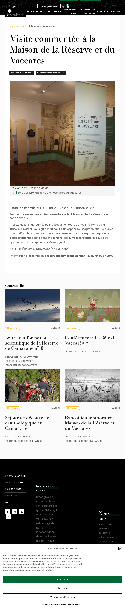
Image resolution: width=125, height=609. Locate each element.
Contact (115, 11)
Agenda (30, 11)
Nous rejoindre (13, 489)
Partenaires (11, 495)
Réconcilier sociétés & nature (50, 73)
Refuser (62, 588)
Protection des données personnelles (61, 604)
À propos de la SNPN (15, 475)
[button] (120, 548)
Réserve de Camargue (43, 26)
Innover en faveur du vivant (21, 356)
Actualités (41, 11)
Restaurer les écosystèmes (21, 365)
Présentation (55, 11)
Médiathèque (103, 11)
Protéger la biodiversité (22, 73)
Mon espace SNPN (49, 6)
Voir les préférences (62, 597)
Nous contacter (14, 482)
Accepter (62, 579)
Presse (8, 502)
